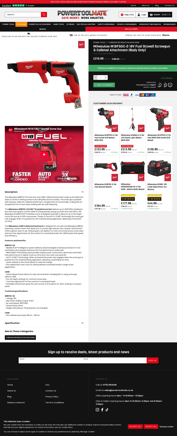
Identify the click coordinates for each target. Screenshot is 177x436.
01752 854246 (110, 384)
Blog (157, 5)
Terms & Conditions (54, 402)
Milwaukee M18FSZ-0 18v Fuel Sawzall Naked (105, 185)
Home (133, 5)
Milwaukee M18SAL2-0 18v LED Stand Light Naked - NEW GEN (132, 137)
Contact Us (169, 5)
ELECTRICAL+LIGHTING (86, 24)
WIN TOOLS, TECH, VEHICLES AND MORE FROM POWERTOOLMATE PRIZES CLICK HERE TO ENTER (89, 2)
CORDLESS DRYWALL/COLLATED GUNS (20, 337)
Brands (42, 29)
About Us (145, 5)
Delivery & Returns (16, 402)
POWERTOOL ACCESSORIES (40, 24)
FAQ (47, 384)
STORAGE (70, 24)
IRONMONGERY (170, 24)
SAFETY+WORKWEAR (106, 24)
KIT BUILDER (21, 24)
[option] (44, 80)
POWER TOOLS (8, 24)
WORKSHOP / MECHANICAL (150, 24)
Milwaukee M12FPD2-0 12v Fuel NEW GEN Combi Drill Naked (159, 137)
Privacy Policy (51, 396)
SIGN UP (152, 360)
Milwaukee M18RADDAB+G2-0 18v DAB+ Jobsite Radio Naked (132, 187)
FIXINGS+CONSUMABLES (127, 24)
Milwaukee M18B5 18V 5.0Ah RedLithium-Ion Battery (157, 187)
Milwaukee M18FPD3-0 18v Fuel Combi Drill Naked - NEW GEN (106, 137)
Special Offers (131, 29)
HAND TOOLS (58, 24)
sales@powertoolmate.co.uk (118, 390)
